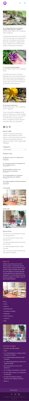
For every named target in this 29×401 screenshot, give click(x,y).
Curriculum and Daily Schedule (11, 348)
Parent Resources (8, 316)
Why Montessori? (8, 309)
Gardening (22, 31)
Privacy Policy (13, 390)
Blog (5, 321)
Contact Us (7, 318)
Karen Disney (7, 31)
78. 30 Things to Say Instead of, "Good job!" (15, 370)
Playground (10, 33)
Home (5, 304)
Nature (4, 33)
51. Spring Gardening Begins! (11, 67)
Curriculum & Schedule (9, 311)
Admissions (7, 313)
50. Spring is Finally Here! (10, 105)
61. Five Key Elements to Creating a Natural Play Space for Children (13, 28)
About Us (6, 306)
